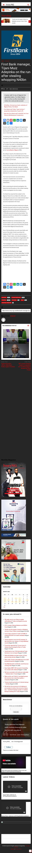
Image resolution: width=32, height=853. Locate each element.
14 (19, 600)
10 (4, 600)
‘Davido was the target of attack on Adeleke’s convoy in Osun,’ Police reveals (20, 21)
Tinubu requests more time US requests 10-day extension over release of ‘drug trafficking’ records (16, 641)
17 (4, 601)
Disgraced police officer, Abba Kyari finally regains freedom (8, 365)
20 (16, 601)
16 (27, 600)
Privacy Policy (18, 849)
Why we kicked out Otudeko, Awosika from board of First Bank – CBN (15, 339)
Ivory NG (10, 4)
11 (8, 600)
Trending (6, 15)
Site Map (12, 849)
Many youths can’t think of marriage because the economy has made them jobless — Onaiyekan (16, 678)
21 (19, 601)
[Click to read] (16, 351)
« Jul (4, 607)
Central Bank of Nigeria (12, 150)
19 (12, 601)
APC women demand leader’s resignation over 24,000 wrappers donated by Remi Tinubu (24, 367)
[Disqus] (16, 392)
